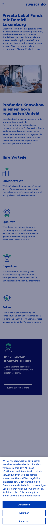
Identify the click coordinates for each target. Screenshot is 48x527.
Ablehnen (24, 512)
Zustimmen (24, 504)
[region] (24, 492)
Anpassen (24, 521)
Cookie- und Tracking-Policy (25, 478)
